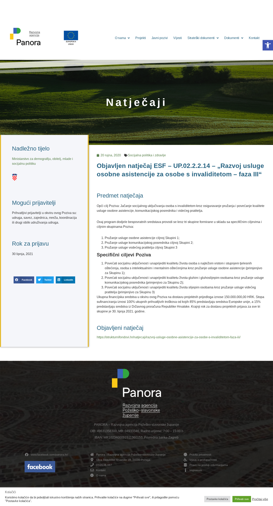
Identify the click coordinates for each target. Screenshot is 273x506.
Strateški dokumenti (201, 38)
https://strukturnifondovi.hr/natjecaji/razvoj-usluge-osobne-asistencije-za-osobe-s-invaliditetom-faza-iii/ (168, 337)
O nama (120, 38)
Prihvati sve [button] (242, 499)
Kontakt (254, 38)
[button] (268, 45)
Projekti (140, 38)
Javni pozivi (159, 38)
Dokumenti (231, 38)
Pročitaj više (260, 499)
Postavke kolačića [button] (217, 499)
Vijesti (177, 38)
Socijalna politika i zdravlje (147, 155)
